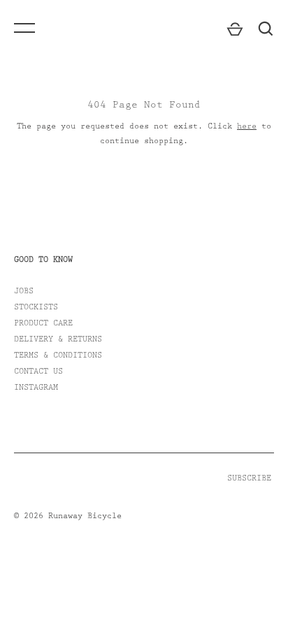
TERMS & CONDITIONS (58, 356)
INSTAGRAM (36, 388)
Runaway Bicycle (85, 517)
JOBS (24, 292)
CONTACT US (38, 372)
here (247, 127)
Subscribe (249, 479)
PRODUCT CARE (43, 324)
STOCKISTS (36, 308)
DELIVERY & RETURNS (58, 340)
